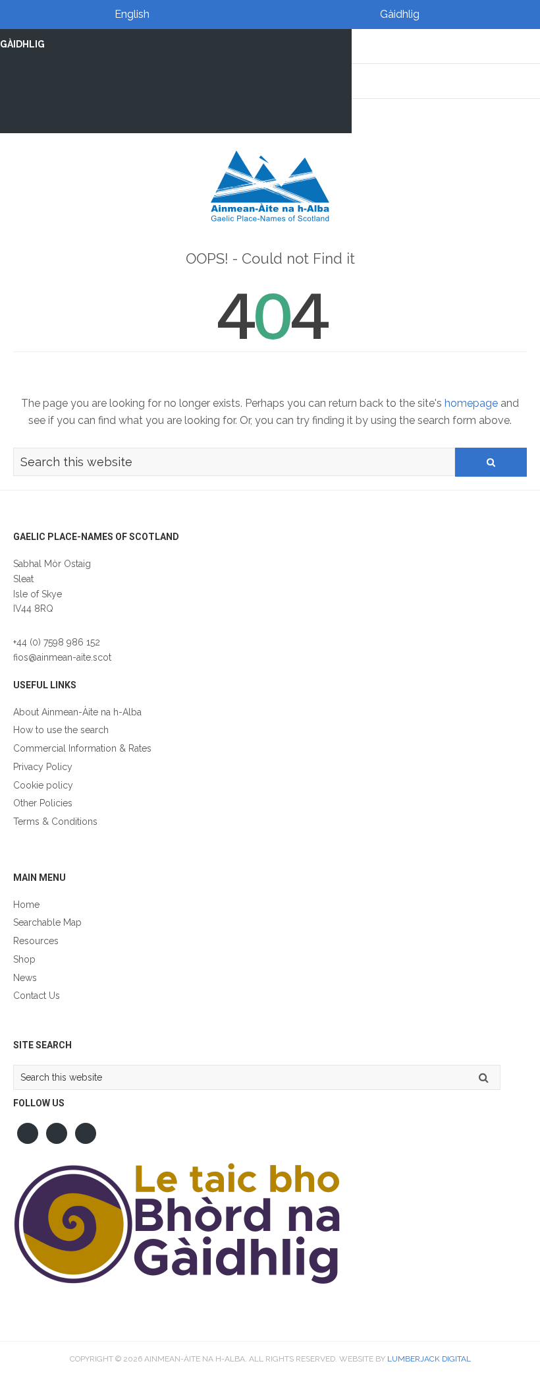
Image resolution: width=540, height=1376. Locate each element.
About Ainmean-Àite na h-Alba (77, 712)
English (132, 14)
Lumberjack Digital (429, 1358)
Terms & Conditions (55, 821)
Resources (36, 941)
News (25, 977)
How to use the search (61, 730)
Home (26, 904)
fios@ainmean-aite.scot (62, 657)
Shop (24, 959)
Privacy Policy (42, 767)
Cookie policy (43, 785)
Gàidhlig (399, 14)
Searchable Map (47, 922)
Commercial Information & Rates (82, 748)
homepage (471, 403)
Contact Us (36, 995)
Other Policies (42, 803)
